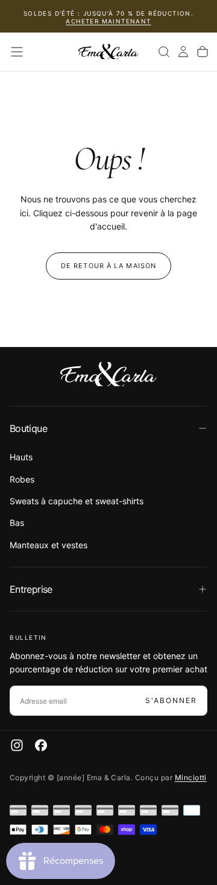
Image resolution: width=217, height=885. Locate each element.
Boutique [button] (28, 428)
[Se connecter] (183, 51)
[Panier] (202, 51)
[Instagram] (17, 745)
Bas (17, 523)
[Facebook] (41, 745)
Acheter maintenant (108, 21)
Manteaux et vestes (48, 545)
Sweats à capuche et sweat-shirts (76, 501)
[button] (17, 52)
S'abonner (171, 700)
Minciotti (191, 777)
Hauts (21, 457)
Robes (22, 479)
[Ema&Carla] (108, 374)
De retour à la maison (108, 265)
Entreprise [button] (31, 589)
